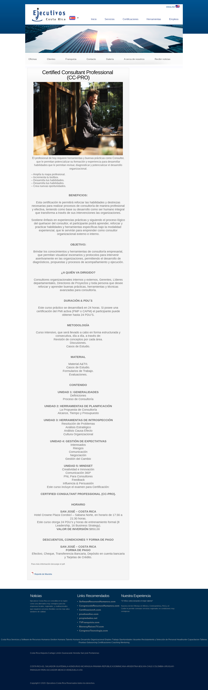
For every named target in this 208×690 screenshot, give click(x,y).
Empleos (174, 19)
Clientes (51, 59)
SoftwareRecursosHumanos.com (97, 601)
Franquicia (70, 59)
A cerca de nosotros (134, 59)
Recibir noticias (162, 59)
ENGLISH (171, 7)
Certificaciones (130, 19)
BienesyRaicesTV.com (91, 626)
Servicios (110, 19)
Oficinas (32, 59)
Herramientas (154, 19)
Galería (110, 59)
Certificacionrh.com (90, 609)
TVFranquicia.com (89, 622)
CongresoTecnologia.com (93, 630)
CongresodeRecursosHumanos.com (99, 605)
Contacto (91, 59)
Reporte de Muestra (43, 574)
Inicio (94, 19)
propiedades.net (88, 618)
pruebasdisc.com (88, 614)
